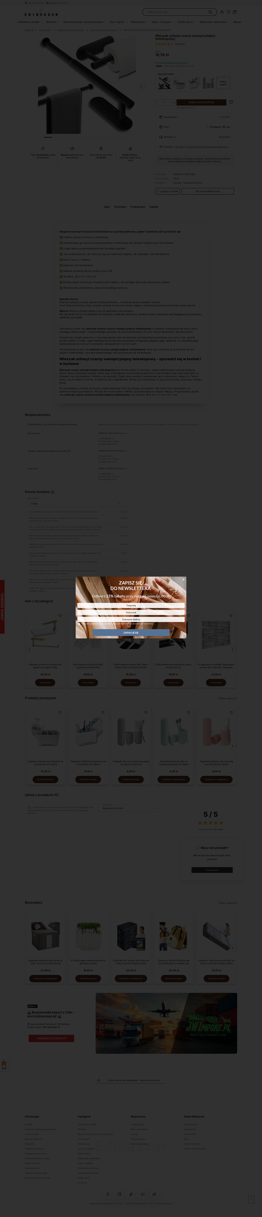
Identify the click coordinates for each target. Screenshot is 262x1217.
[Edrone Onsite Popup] (131, 608)
